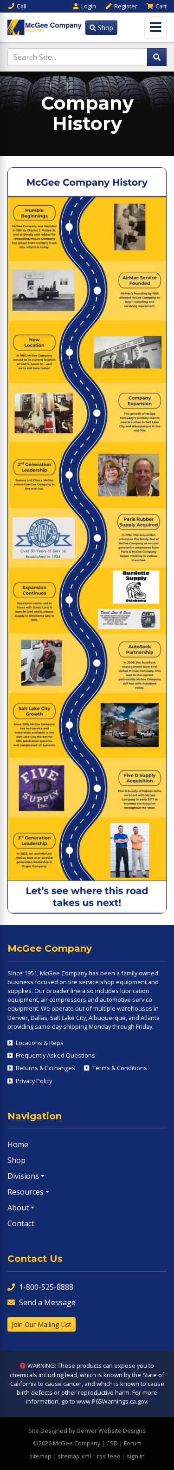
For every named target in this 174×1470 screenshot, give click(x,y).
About (18, 1207)
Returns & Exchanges (44, 1068)
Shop (104, 27)
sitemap (40, 1456)
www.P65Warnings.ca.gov (112, 1401)
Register (125, 6)
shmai (55, 1092)
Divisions (23, 1176)
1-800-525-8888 (46, 1287)
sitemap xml (74, 1456)
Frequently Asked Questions (54, 1055)
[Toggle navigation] (155, 27)
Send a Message (47, 1302)
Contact (20, 1223)
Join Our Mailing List (41, 1324)
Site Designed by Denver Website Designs (87, 1430)
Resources (25, 1192)
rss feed (109, 1456)
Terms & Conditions (119, 1068)
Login (88, 6)
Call (21, 6)
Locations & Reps (39, 1043)
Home (17, 1144)
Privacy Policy (33, 1081)
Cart (161, 6)
